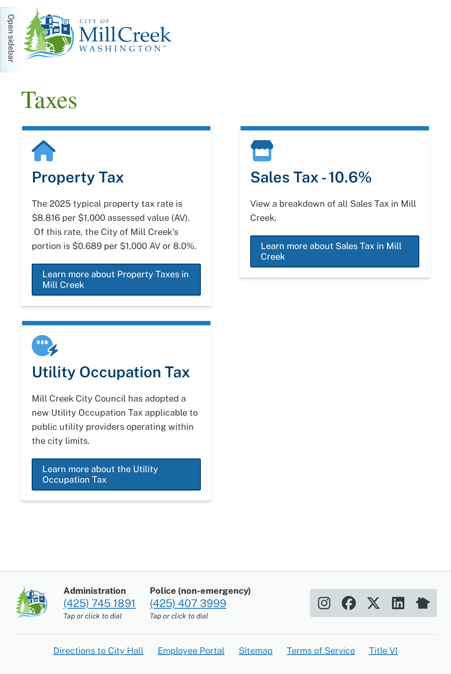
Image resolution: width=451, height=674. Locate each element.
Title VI (383, 650)
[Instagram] (324, 603)
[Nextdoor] (422, 603)
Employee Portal (191, 650)
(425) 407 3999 (188, 603)
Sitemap (256, 650)
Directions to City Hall (98, 650)
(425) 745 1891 (99, 603)
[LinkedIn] (398, 603)
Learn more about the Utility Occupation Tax (100, 474)
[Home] (100, 35)
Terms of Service (321, 650)
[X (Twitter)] (373, 603)
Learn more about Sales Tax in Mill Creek (331, 251)
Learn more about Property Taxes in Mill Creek (115, 279)
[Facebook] (348, 603)
